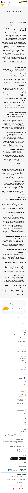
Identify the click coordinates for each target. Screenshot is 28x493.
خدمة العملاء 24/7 (19, 439)
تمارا (25, 367)
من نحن (7, 485)
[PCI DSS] (23, 470)
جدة (25, 416)
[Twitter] (16, 489)
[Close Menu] (26, 3)
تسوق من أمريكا (22, 476)
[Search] (2, 5)
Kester (9, 25)
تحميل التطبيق (23, 349)
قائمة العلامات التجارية (21, 352)
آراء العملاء (24, 354)
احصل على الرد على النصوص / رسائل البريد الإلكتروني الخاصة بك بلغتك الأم (13, 442)
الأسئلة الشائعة (23, 358)
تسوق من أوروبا (7, 479)
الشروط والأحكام (22, 485)
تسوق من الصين (22, 479)
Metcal (19, 25)
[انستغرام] (22, 489)
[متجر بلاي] (14, 459)
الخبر (25, 425)
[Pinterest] (14, 489)
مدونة (25, 365)
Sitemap (24, 330)
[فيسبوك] (25, 489)
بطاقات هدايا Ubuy (22, 363)
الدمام (25, 423)
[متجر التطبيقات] (22, 459)
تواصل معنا (23, 486)
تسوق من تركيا (15, 479)
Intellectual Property (21, 328)
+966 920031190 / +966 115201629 (17, 447)
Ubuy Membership (22, 341)
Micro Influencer (22, 339)
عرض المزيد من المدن (21, 431)
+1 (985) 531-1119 (21, 452)
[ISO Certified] (13, 470)
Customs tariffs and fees (20, 335)
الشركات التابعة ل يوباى (21, 369)
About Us (24, 321)
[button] (11, 2)
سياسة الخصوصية (14, 485)
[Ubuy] (21, 2)
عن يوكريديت (23, 360)
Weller (24, 25)
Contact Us (23, 324)
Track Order (23, 332)
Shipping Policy (22, 337)
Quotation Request (21, 326)
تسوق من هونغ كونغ (21, 478)
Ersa (14, 25)
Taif (25, 427)
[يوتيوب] (19, 489)
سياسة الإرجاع (23, 356)
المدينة (25, 420)
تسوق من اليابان (6, 476)
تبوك (25, 429)
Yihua (4, 25)
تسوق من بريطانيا (14, 476)
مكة (25, 418)
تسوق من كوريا (13, 478)
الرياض (25, 414)
